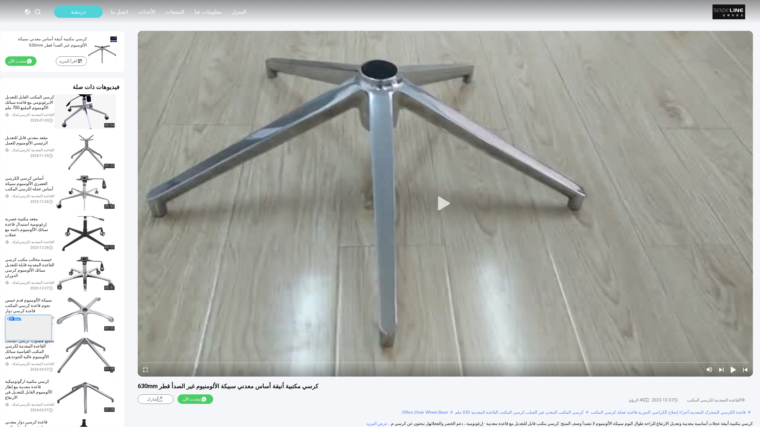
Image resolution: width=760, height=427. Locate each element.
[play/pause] (733, 369)
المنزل (239, 12)
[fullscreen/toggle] (145, 369)
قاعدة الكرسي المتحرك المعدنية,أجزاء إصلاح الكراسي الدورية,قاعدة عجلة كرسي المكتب (668, 412)
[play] (445, 203)
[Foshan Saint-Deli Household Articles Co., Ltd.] (728, 11)
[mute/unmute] (709, 369)
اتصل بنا (119, 12)
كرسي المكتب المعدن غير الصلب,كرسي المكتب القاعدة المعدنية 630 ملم (519, 412)
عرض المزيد (376, 423)
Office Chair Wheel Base (425, 412)
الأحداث (146, 12)
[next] (721, 369)
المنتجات (174, 12)
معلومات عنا (208, 12)
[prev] (745, 369)
